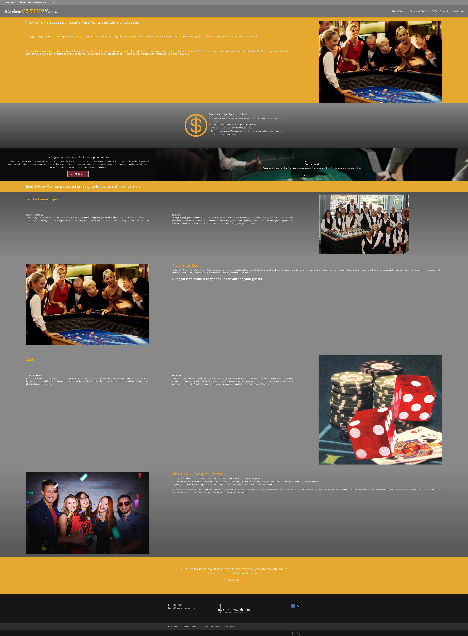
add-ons (32, 164)
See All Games (78, 174)
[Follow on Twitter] (298, 606)
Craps (312, 162)
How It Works (398, 11)
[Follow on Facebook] (293, 606)
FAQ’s (434, 11)
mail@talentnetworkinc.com (183, 608)
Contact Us (444, 11)
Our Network (458, 11)
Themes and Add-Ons (419, 11)
